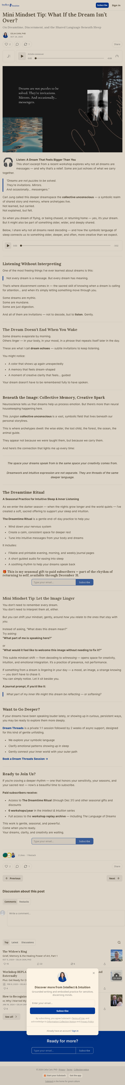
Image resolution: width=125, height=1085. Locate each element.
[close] (93, 973)
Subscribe (62, 1010)
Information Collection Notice (61, 1021)
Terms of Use (78, 1018)
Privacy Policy (87, 1021)
